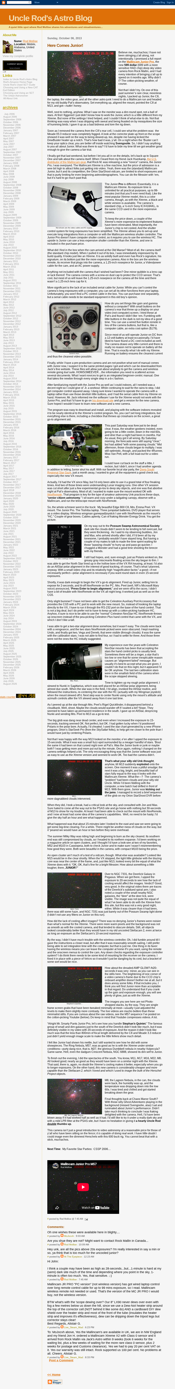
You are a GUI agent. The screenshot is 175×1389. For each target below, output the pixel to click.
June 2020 (9, 506)
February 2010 (11, 231)
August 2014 (10, 378)
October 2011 (10, 285)
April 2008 (8, 171)
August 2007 (10, 149)
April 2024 (8, 610)
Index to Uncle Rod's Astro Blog (20, 79)
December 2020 (12, 523)
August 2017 (10, 476)
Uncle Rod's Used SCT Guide (19, 84)
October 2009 (10, 220)
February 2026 (11, 667)
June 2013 (9, 340)
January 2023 (10, 569)
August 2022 (10, 555)
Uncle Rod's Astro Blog (50, 18)
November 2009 (12, 223)
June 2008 (9, 176)
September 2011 (12, 283)
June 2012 (9, 307)
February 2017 (11, 460)
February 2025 (11, 637)
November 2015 (12, 419)
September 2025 (12, 656)
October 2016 (10, 449)
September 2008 (12, 185)
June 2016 (9, 438)
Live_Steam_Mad (73, 1327)
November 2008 (12, 190)
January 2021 (10, 525)
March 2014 (9, 364)
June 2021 (9, 531)
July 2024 (8, 618)
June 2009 (9, 209)
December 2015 (12, 422)
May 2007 (8, 141)
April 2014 (8, 367)
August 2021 (10, 536)
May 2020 (8, 503)
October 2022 (10, 561)
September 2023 (12, 591)
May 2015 (8, 403)
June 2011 (9, 274)
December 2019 (12, 495)
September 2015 (12, 414)
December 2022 (12, 566)
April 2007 (8, 138)
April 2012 (8, 302)
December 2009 (12, 225)
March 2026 (9, 670)
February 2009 (11, 198)
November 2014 (12, 386)
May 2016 (8, 435)
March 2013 (9, 332)
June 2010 (9, 242)
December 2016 (12, 454)
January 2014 (10, 359)
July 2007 (8, 146)
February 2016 (11, 427)
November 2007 (12, 157)
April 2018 (8, 490)
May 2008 (8, 174)
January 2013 (10, 326)
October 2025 (10, 659)
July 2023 (8, 585)
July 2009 (8, 212)
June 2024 (9, 615)
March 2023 (9, 574)
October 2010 (10, 253)
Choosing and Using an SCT (18, 92)
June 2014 (9, 373)
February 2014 (11, 362)
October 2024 (10, 626)
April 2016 (8, 433)
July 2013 (8, 343)
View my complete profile (18, 56)
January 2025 (10, 634)
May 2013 (8, 337)
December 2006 (12, 127)
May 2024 (8, 613)
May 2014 (8, 370)
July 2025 (8, 651)
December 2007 (12, 160)
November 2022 (12, 563)
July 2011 (8, 277)
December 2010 (12, 258)
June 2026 (9, 678)
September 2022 (12, 558)
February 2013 (11, 329)
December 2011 (12, 291)
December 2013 (12, 356)
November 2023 (12, 596)
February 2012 (11, 296)
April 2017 (8, 465)
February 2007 (11, 133)
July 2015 (8, 408)
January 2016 (10, 424)
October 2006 (10, 122)
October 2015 (10, 416)
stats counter (7, 697)
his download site (102, 400)
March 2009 (9, 201)
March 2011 (9, 266)
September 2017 (12, 479)
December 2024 (12, 632)
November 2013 (12, 354)
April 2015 (8, 400)
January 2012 (10, 294)
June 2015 (9, 405)
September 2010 (12, 250)
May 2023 (8, 580)
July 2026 (8, 681)
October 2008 (10, 187)
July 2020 (8, 509)
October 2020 (10, 517)
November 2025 (12, 662)
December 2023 (12, 599)
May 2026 (8, 675)
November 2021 (12, 539)
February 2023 (11, 572)
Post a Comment (61, 1360)
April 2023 (8, 577)
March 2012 (9, 299)
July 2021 (8, 533)
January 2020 (10, 498)
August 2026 (10, 683)
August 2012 (10, 313)
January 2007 (10, 130)
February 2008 (11, 165)
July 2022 (8, 553)
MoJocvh (69, 1236)
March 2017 (9, 463)
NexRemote (54, 494)
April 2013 (8, 334)
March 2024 (9, 607)
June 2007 (9, 144)
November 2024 (12, 629)
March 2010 (9, 234)
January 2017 (10, 457)
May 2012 (8, 304)
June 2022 (9, 550)
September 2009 (12, 217)
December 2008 (12, 193)
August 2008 (10, 182)
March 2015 (9, 397)
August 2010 (10, 247)
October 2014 (10, 384)
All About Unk (10, 98)
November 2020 (12, 520)
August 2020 (10, 512)
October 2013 (10, 351)
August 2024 (10, 621)
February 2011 (11, 264)
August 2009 (10, 214)
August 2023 (10, 588)
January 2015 (10, 392)
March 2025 (9, 640)
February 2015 (11, 394)
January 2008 (10, 163)
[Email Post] (86, 1219)
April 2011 (8, 269)
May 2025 (8, 645)
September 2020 (12, 514)
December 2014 (12, 389)
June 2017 (9, 471)
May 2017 (8, 468)
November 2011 (12, 288)
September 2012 (12, 315)
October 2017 (10, 482)
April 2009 (8, 204)
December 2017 (12, 487)
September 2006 (12, 119)
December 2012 (12, 324)
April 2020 (8, 501)
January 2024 (10, 602)
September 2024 (12, 623)
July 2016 (8, 441)
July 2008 (8, 179)
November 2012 (12, 321)
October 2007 (10, 155)
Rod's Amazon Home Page (17, 82)
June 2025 (9, 648)
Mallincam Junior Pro (140, 61)
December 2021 (12, 542)
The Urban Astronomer (15, 95)
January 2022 (10, 544)
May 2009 (8, 206)
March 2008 (9, 168)
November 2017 (12, 484)
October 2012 (10, 318)
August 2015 (10, 411)
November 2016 (12, 452)
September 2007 (12, 152)
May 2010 (8, 239)
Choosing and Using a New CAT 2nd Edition (20, 88)
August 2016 (10, 443)
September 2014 (12, 381)
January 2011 (10, 261)
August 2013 (10, 345)
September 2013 (12, 348)
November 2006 (12, 125)
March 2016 (9, 430)
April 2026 (8, 672)
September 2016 (12, 446)
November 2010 (12, 255)
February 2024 (11, 604)
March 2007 (9, 135)
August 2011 (10, 280)
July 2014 (8, 375)
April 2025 (8, 643)
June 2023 (9, 583)
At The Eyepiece (73, 1256)
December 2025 (12, 664)
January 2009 (10, 195)
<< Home (53, 1374)
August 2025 (10, 653)
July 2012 (8, 310)
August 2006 (10, 116)
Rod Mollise (70, 1244)
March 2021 (9, 528)
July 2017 (8, 473)
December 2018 (12, 493)
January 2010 (10, 228)
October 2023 (10, 593)
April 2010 (8, 236)
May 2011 (8, 272)
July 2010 (8, 244)
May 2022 (8, 547)
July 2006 (9, 114)
